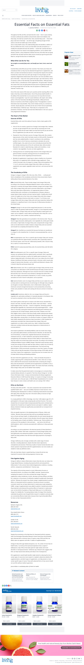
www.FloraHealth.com (16, 516)
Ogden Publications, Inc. (77, 662)
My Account (73, 8)
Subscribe (79, 8)
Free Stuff (60, 15)
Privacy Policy (62, 660)
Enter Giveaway (78, 11)
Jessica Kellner (34, 28)
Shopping (71, 11)
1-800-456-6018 (57, 590)
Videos (55, 15)
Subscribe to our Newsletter (71, 647)
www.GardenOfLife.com (16, 523)
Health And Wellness (39, 15)
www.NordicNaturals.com (17, 531)
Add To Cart (9, 624)
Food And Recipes (26, 15)
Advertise (56, 660)
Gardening (49, 15)
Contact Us (51, 660)
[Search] (16, 10)
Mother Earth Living (6, 18)
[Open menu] (3, 15)
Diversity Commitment (77, 660)
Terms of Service (68, 660)
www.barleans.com (15, 509)
